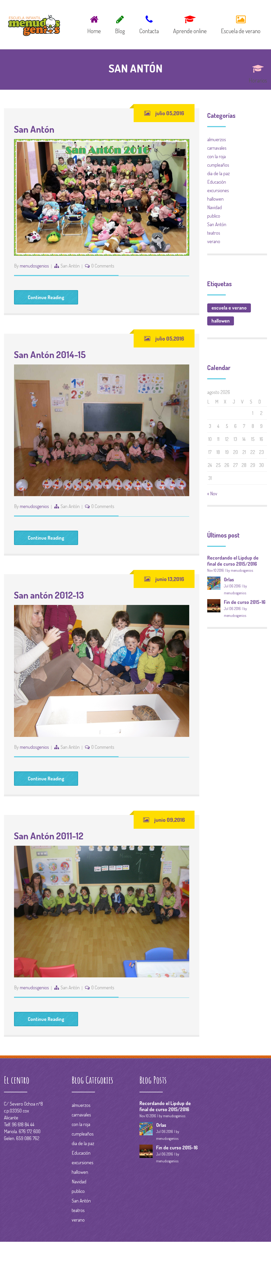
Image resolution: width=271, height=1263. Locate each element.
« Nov (212, 493)
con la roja (216, 156)
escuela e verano (229, 308)
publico (213, 216)
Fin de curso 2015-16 (244, 602)
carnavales (217, 148)
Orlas (229, 579)
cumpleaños (218, 165)
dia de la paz (218, 173)
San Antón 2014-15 (50, 354)
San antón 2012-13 (49, 595)
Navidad (214, 207)
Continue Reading (46, 297)
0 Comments (102, 266)
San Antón (34, 129)
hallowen (215, 199)
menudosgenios (34, 266)
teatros (213, 233)
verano (213, 241)
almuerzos (216, 139)
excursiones (218, 190)
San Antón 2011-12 (48, 836)
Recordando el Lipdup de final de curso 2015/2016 (233, 561)
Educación (216, 182)
